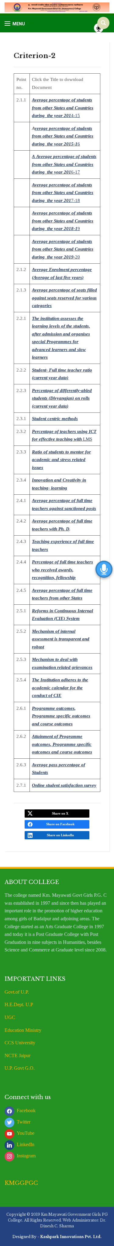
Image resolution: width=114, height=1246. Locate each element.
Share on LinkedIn (60, 835)
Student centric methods (55, 418)
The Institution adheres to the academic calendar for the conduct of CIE (60, 687)
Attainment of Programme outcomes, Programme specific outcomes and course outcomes (62, 744)
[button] (15, 23)
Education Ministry (24, 1030)
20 (77, 257)
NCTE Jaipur (17, 1055)
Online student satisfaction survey (64, 785)
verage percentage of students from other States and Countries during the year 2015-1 (62, 136)
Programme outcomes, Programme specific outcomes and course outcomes (61, 716)
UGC (10, 1017)
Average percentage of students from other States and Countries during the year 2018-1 (62, 221)
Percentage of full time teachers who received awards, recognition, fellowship (62, 569)
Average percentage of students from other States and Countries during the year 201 (62, 107)
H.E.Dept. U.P (19, 1004)
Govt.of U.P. (17, 992)
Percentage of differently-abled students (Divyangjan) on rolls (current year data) (62, 398)
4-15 (75, 115)
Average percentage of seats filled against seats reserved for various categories (64, 298)
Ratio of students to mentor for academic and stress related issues (61, 459)
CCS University (20, 1042)
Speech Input (98, 28)
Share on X (60, 813)
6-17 (75, 172)
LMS (87, 439)
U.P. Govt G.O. (20, 1068)
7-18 (75, 200)
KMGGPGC (21, 1183)
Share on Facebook (60, 824)
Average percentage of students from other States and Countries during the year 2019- (62, 249)
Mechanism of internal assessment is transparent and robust (60, 639)
